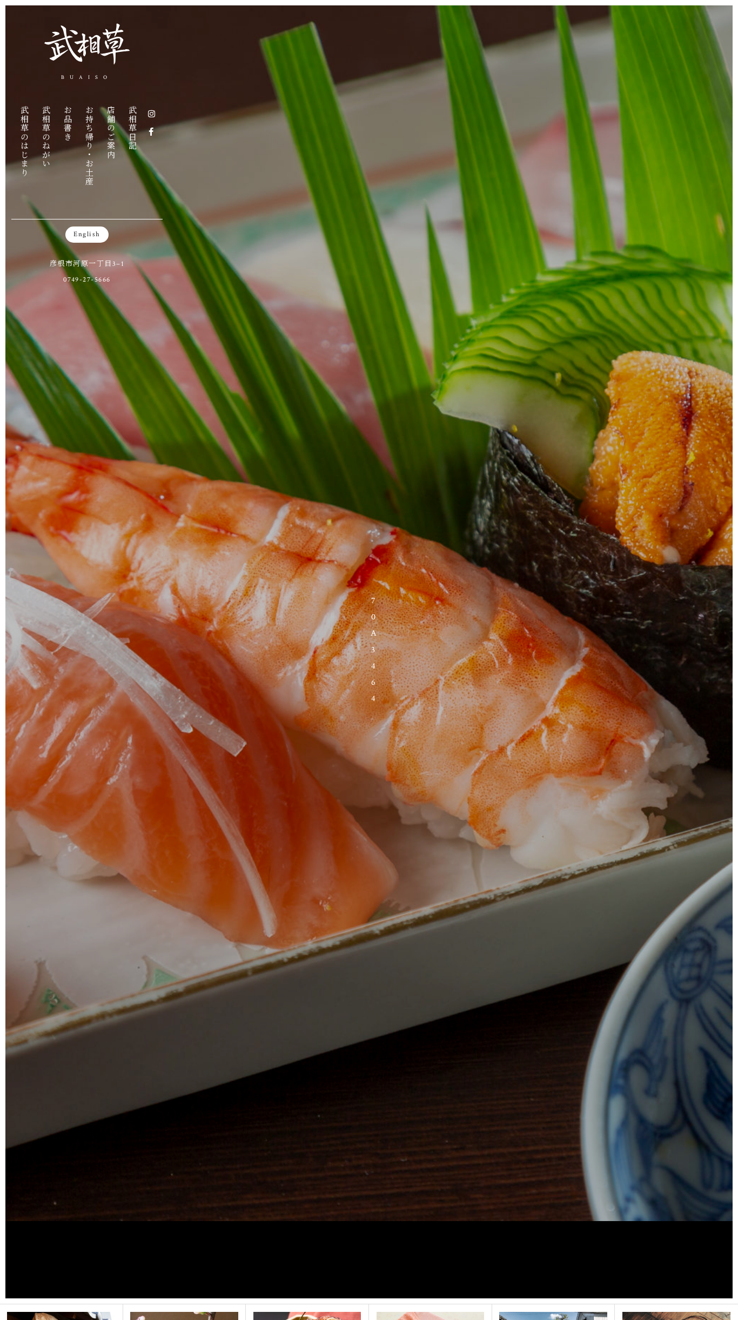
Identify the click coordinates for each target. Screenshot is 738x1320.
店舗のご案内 (110, 132)
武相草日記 (132, 127)
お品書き (67, 123)
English (86, 234)
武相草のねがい (46, 136)
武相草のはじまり (24, 141)
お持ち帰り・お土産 (89, 145)
